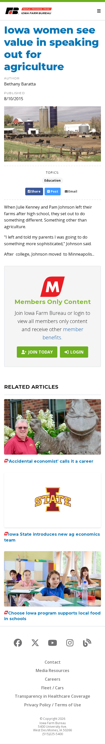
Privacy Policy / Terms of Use (52, 705)
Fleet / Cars (52, 688)
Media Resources (52, 670)
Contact (53, 662)
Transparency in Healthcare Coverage (52, 696)
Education (52, 180)
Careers (52, 679)
